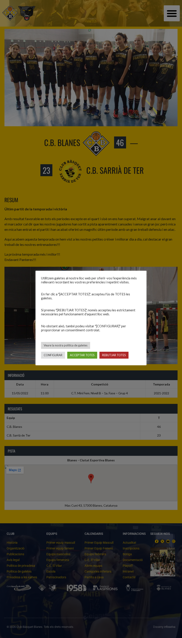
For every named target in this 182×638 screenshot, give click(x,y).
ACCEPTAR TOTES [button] (82, 355)
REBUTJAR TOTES (114, 355)
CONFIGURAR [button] (53, 355)
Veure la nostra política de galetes (65, 345)
